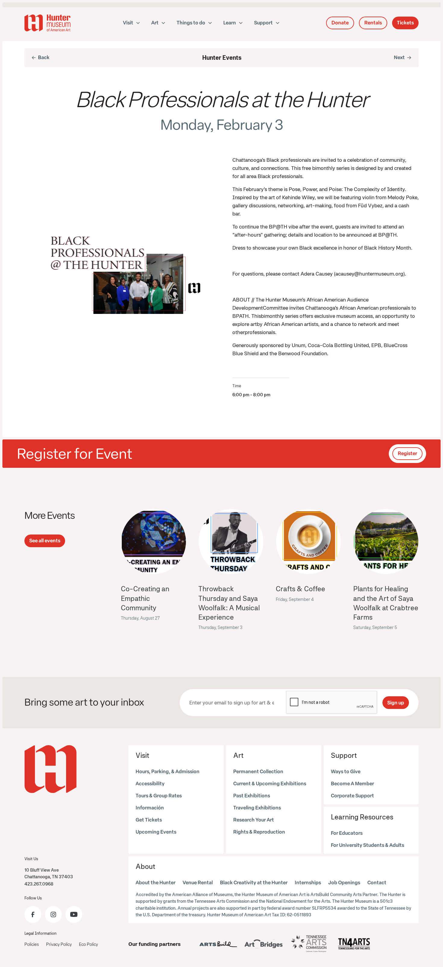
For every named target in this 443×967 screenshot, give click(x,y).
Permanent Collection (258, 771)
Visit (142, 755)
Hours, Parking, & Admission (168, 771)
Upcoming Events (156, 832)
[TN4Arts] (354, 943)
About (145, 866)
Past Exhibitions (251, 796)
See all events (44, 541)
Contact (376, 883)
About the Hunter (155, 883)
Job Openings (344, 883)
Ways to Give (345, 771)
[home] (47, 22)
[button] (131, 23)
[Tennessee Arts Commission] (309, 944)
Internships (308, 883)
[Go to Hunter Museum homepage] (50, 769)
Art (238, 755)
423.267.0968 (38, 883)
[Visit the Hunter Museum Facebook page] (32, 914)
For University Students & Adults (367, 845)
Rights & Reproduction (259, 832)
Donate (340, 23)
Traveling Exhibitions (257, 808)
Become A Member (352, 784)
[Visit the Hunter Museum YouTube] (73, 914)
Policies (31, 944)
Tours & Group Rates (159, 796)
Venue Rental (198, 883)
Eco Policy (88, 944)
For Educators (347, 833)
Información (150, 808)
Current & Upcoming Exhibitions (269, 784)
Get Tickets (149, 820)
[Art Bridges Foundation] (263, 943)
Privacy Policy (59, 944)
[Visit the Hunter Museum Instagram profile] (53, 914)
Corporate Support (352, 796)
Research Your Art (253, 820)
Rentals (373, 23)
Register (407, 453)
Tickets (405, 23)
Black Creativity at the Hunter (253, 883)
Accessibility (150, 784)
